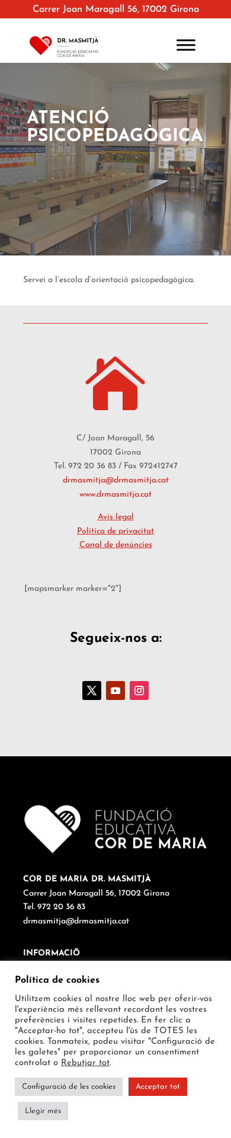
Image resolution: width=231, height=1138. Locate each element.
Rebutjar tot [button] (85, 1063)
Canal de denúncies (115, 545)
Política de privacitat (115, 531)
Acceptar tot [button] (158, 1087)
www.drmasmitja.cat (115, 494)
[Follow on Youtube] (115, 690)
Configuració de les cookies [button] (69, 1087)
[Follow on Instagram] (139, 690)
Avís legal (116, 517)
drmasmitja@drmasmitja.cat (116, 480)
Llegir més (43, 1111)
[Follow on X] (91, 690)
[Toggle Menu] (186, 44)
